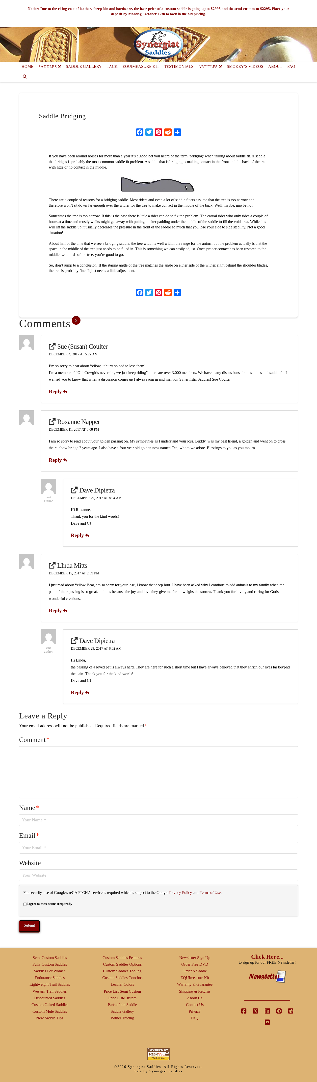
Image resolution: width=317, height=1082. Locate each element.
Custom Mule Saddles (49, 1011)
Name (29, 808)
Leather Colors (122, 984)
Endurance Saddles (50, 978)
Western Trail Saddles (50, 991)
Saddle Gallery (122, 1011)
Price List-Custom (122, 998)
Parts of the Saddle (122, 1005)
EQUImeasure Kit (195, 978)
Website (30, 863)
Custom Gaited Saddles (49, 1005)
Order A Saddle (195, 971)
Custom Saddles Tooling (122, 971)
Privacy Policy (180, 892)
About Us (194, 998)
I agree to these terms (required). (49, 904)
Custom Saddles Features (122, 958)
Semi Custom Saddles (50, 958)
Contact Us (195, 1005)
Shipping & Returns (194, 991)
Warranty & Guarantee (194, 984)
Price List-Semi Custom (122, 991)
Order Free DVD (194, 964)
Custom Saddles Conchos (122, 978)
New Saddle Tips (49, 1018)
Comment (34, 739)
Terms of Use (210, 892)
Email (29, 835)
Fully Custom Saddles (49, 964)
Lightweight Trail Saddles (49, 984)
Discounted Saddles (49, 998)
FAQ (195, 1018)
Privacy (195, 1011)
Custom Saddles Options (122, 964)
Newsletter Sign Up (194, 958)
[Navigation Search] (24, 77)
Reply (56, 391)
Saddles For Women (50, 971)
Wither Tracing (122, 1018)
